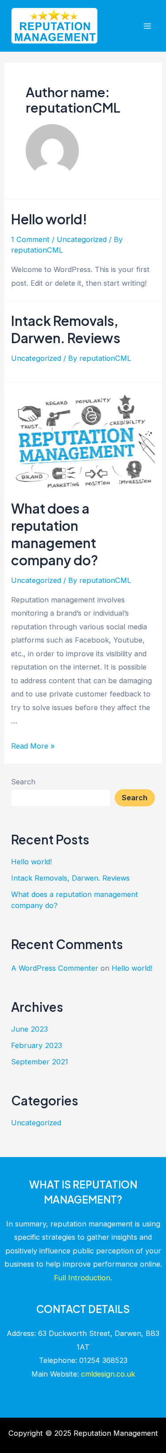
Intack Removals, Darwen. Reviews (65, 329)
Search (23, 781)
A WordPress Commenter (54, 968)
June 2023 (29, 1029)
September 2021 (39, 1061)
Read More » (33, 746)
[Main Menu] (147, 26)
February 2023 (36, 1045)
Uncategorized (82, 239)
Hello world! (49, 219)
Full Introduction (82, 1277)
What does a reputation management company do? (54, 534)
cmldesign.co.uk (108, 1374)
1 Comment (30, 239)
